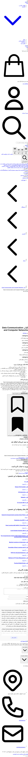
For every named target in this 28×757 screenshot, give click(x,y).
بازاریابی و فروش (24, 175)
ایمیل (26, 598)
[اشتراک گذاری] (24, 755)
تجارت (8, 165)
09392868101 (22, 720)
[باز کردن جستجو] (27, 48)
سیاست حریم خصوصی (18, 754)
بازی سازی (18, 167)
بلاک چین (23, 167)
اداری (26, 167)
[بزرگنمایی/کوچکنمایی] (27, 755)
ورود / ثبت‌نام (23, 473)
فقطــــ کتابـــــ (22, 5)
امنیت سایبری (8, 163)
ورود (27, 113)
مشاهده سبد (25, 83)
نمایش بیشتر (14, 637)
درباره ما (23, 42)
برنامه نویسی (21, 163)
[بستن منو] (23, 146)
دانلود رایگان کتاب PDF (18, 166)
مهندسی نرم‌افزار (9, 166)
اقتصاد (8, 167)
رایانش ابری (2, 163)
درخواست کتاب (22, 41)
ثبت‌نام (23, 113)
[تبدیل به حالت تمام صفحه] (26, 755)
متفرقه (19, 165)
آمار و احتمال (25, 177)
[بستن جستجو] (27, 144)
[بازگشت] (27, 162)
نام (27, 596)
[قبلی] (27, 479)
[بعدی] (26, 479)
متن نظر (26, 587)
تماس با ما (23, 43)
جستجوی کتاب (24, 161)
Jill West (25, 333)
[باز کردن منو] (27, 0)
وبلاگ (24, 39)
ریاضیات (3, 166)
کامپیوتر (26, 163)
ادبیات (14, 167)
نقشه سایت (25, 754)
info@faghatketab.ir (20, 747)
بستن (17, 473)
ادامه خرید (22, 460)
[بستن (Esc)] (23, 755)
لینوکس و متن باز (14, 165)
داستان (11, 167)
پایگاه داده (23, 165)
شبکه (26, 165)
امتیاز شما (25, 585)
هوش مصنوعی (15, 163)
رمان (24, 172)
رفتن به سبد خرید (19, 458)
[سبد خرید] (27, 49)
